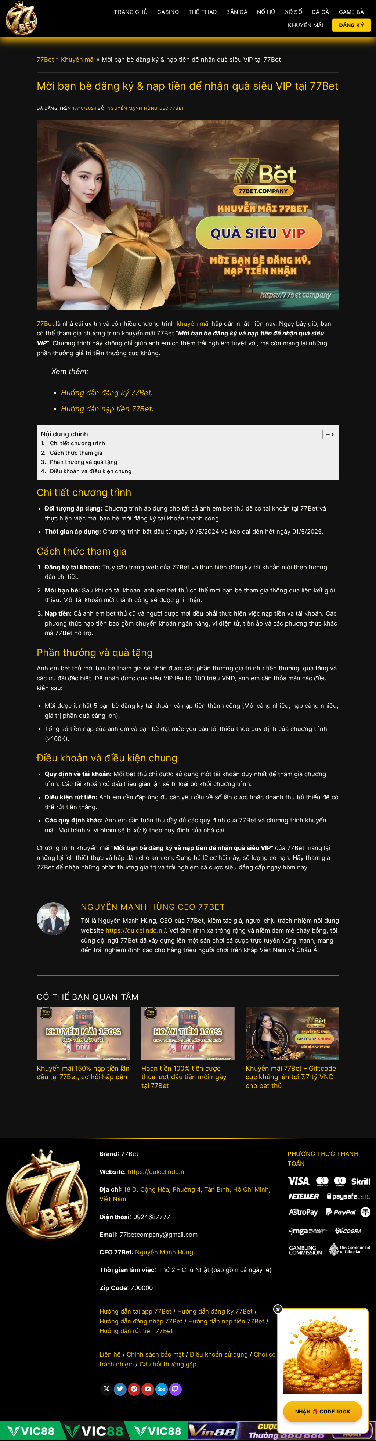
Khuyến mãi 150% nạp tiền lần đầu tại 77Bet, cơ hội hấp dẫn (83, 1072)
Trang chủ (131, 11)
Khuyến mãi (78, 59)
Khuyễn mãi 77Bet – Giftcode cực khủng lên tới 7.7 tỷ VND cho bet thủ (291, 1076)
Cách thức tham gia (76, 452)
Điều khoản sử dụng (219, 1354)
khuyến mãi (193, 323)
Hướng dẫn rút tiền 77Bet (136, 1330)
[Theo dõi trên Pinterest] (134, 1389)
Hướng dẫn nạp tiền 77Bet (106, 408)
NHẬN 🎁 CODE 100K (323, 1411)
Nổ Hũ (266, 11)
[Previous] (47, 1046)
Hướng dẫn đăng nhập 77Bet (141, 1321)
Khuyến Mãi (305, 25)
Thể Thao (202, 11)
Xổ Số (294, 11)
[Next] (329, 1046)
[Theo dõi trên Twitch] (175, 1389)
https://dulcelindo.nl (157, 1171)
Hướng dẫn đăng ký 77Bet (106, 392)
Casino (168, 11)
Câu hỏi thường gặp (168, 1364)
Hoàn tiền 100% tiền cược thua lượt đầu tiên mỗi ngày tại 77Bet (184, 1076)
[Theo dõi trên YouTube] (147, 1389)
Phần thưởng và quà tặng (83, 461)
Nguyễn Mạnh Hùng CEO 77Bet (145, 108)
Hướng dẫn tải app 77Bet (135, 1311)
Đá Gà (320, 11)
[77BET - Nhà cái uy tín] (39, 18)
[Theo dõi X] (106, 1389)
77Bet (45, 59)
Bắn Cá (236, 11)
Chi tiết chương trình (77, 443)
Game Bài (352, 11)
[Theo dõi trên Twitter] (120, 1389)
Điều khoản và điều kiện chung (90, 471)
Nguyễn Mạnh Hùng (164, 1252)
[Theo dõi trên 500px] (161, 1389)
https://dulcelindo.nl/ (136, 930)
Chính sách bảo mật (155, 1354)
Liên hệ (110, 1354)
